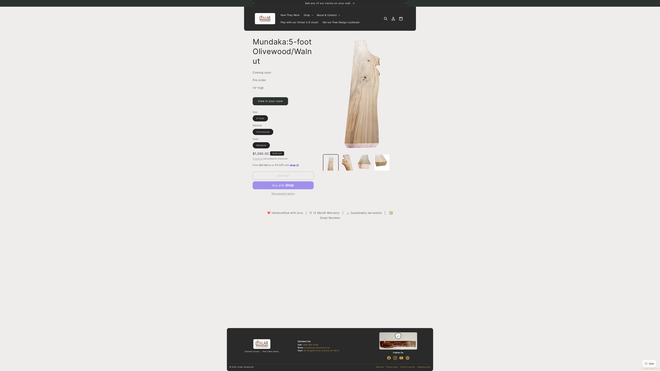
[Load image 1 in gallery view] (330, 164)
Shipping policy (424, 367)
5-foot (262, 119)
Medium (263, 146)
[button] (308, 15)
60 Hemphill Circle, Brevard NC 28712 (321, 351)
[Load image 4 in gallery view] (381, 164)
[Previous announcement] (254, 3)
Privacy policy (392, 367)
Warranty (380, 367)
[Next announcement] (406, 3)
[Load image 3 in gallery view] (364, 164)
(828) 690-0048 (310, 345)
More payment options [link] (283, 193)
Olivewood (264, 132)
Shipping (257, 158)
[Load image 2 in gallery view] (347, 164)
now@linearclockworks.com (317, 348)
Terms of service (407, 367)
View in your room (270, 101)
